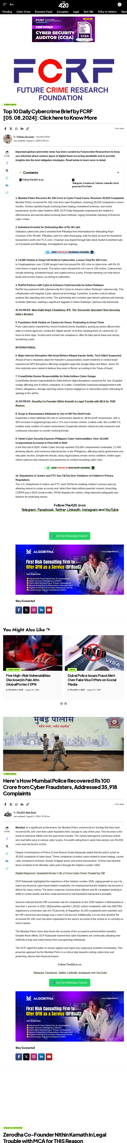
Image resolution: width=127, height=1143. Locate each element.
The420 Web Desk (26, 812)
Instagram (90, 509)
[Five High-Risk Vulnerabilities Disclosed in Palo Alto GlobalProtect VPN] (32, 653)
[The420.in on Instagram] (34, 610)
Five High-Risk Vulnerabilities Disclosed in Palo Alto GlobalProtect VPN (28, 679)
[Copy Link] (27, 128)
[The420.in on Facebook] (18, 610)
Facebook (45, 509)
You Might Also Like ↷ (26, 629)
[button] (61, 703)
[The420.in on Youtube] (49, 610)
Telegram (28, 509)
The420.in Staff (16, 689)
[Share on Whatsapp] (16, 128)
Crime (72, 670)
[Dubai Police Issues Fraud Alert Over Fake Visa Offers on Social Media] (94, 653)
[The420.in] (63, 4)
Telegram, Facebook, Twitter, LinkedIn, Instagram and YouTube (95, 185)
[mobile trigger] (5, 4)
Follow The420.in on (33, 179)
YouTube (112, 509)
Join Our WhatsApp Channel (71, 536)
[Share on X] (11, 128)
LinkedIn (73, 509)
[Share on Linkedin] (22, 128)
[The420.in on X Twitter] (26, 610)
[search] (113, 4)
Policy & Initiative (13, 1128)
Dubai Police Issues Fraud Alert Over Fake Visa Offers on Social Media (92, 679)
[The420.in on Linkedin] (41, 610)
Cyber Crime (10, 104)
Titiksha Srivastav (25, 136)
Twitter (60, 509)
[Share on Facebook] (5, 128)
